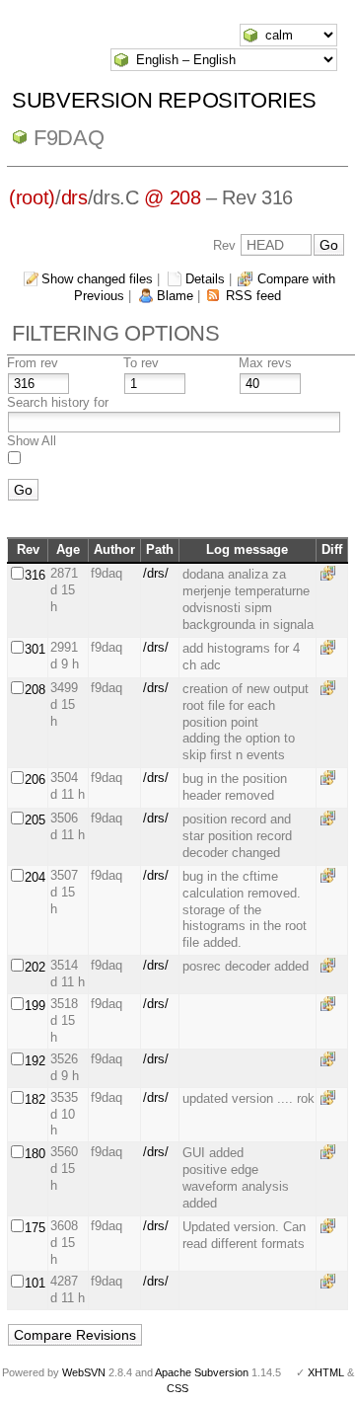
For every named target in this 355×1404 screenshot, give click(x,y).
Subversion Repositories (164, 100)
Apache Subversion (201, 1372)
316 (35, 575)
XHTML (326, 1372)
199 (35, 1005)
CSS (177, 1388)
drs (74, 197)
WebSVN (84, 1372)
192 (35, 1060)
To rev (141, 362)
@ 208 (172, 197)
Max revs (265, 362)
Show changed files (97, 279)
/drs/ (156, 573)
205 (35, 820)
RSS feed (253, 295)
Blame (175, 295)
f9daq (69, 137)
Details (205, 279)
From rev (32, 362)
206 (35, 779)
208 (35, 689)
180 (35, 1153)
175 (35, 1227)
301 (35, 649)
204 (35, 877)
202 (35, 967)
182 (35, 1099)
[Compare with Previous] (331, 573)
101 (35, 1283)
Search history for (57, 402)
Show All (31, 440)
